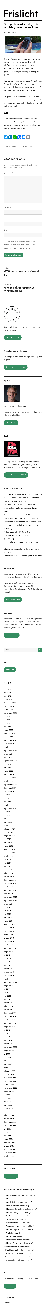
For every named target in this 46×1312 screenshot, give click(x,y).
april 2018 (8, 843)
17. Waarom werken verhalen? (16, 1219)
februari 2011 (9, 1006)
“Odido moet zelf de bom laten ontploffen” (21, 518)
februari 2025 (9, 734)
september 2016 (10, 890)
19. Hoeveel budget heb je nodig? (17, 1213)
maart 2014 (8, 921)
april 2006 (8, 1136)
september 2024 (10, 751)
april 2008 (8, 1105)
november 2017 (10, 853)
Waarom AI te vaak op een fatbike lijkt (19, 505)
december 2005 (10, 1149)
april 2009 (8, 1064)
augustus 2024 (9, 754)
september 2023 (10, 761)
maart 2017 (8, 870)
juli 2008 (7, 1095)
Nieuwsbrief (9, 1298)
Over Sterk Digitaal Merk (16, 475)
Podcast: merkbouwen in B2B (15, 501)
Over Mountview (12, 337)
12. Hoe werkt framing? (13, 1236)
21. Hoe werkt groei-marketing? (17, 1206)
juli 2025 (7, 717)
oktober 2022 (9, 781)
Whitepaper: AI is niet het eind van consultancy (23, 494)
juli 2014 (7, 907)
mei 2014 (7, 914)
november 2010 (10, 1016)
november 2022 (10, 778)
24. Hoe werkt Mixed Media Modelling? (20, 1196)
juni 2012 (7, 959)
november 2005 (10, 1153)
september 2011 (10, 982)
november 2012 (10, 942)
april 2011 (8, 999)
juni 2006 (7, 1129)
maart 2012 (8, 969)
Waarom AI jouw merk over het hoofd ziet (21, 515)
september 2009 (10, 1047)
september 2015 (10, 897)
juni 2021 (7, 798)
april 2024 (8, 757)
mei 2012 (7, 962)
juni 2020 (7, 815)
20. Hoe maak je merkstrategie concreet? (20, 1209)
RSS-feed (10, 670)
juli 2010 (7, 1030)
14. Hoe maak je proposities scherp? (18, 1230)
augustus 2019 (9, 836)
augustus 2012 (9, 952)
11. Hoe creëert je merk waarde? (17, 1240)
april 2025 (8, 727)
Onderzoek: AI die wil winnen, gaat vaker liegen (23, 556)
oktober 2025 (9, 710)
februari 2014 (9, 924)
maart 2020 (8, 826)
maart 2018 (8, 846)
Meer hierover (11, 635)
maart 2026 (8, 700)
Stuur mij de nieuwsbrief (15, 367)
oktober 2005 (9, 1156)
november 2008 (10, 1081)
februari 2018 (9, 849)
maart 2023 (8, 771)
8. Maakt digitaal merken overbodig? (19, 1250)
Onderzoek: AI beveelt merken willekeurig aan (22, 522)
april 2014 (8, 918)
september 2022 (10, 785)
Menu (39, 4)
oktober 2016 (9, 887)
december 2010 (10, 1013)
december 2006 (10, 1122)
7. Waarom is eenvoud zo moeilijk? (18, 1253)
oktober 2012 (9, 945)
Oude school (11, 1176)
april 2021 (8, 802)
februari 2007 (9, 1115)
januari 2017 (9, 877)
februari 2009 (9, 1071)
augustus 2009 (9, 1051)
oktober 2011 (9, 979)
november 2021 (10, 792)
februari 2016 (9, 894)
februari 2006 (9, 1143)
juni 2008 (7, 1098)
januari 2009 (9, 1074)
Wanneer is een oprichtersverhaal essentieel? (22, 498)
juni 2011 (7, 993)
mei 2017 (7, 863)
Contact (7, 1303)
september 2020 (10, 809)
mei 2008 (7, 1102)
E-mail (8, 219)
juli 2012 (7, 955)
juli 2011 (7, 989)
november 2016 (10, 884)
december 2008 (10, 1078)
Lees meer (10, 1286)
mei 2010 (7, 1037)
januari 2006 (9, 1146)
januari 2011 (9, 1010)
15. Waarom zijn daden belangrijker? (19, 1226)
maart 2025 (8, 730)
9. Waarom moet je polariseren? (17, 1247)
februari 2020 (9, 829)
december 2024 (10, 740)
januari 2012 (9, 972)
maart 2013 (8, 935)
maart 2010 (8, 1044)
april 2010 (8, 1040)
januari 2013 (9, 938)
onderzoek (8, 122)
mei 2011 (7, 996)
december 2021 (10, 788)
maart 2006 (8, 1139)
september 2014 (10, 901)
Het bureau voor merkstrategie (19, 1190)
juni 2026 (7, 689)
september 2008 (10, 1088)
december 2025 (10, 703)
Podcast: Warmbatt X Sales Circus (17, 532)
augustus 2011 (9, 986)
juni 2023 (7, 764)
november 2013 (10, 931)
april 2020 (8, 822)
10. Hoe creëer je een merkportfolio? (18, 1243)
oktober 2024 (9, 747)
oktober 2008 (9, 1085)
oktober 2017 (9, 856)
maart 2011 (8, 1003)
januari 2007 (9, 1119)
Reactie (8, 173)
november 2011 (10, 976)
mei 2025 (7, 723)
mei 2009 (7, 1061)
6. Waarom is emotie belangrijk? (17, 1257)
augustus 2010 (9, 1027)
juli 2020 (7, 812)
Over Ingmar (11, 422)
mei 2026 (7, 693)
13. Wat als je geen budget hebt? (17, 1233)
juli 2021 (7, 795)
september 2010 (10, 1023)
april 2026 (8, 696)
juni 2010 (7, 1034)
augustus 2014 (9, 904)
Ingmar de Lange (9, 146)
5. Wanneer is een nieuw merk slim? (18, 1260)
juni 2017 (7, 860)
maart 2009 (8, 1068)
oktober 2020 (9, 805)
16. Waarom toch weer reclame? (17, 1223)
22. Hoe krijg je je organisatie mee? (18, 1202)
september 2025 (10, 713)
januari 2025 (9, 737)
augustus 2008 (9, 1091)
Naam (7, 208)
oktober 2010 (9, 1020)
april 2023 (8, 768)
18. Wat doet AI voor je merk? (16, 1216)
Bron (6, 112)
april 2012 (8, 965)
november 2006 (10, 1125)
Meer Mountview (13, 599)
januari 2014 (9, 928)
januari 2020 (9, 832)
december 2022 (10, 774)
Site (6, 230)
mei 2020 (7, 819)
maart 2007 (8, 1112)
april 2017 (8, 867)
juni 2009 (7, 1057)
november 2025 (10, 706)
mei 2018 (7, 839)
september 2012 (10, 948)
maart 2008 (8, 1108)
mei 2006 (7, 1132)
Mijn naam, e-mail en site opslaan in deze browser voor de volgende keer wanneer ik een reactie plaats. (21, 245)
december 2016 (10, 880)
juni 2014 (7, 911)
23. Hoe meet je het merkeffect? (16, 1199)
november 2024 (10, 744)
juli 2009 (7, 1054)
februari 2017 (9, 873)
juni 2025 (7, 720)
